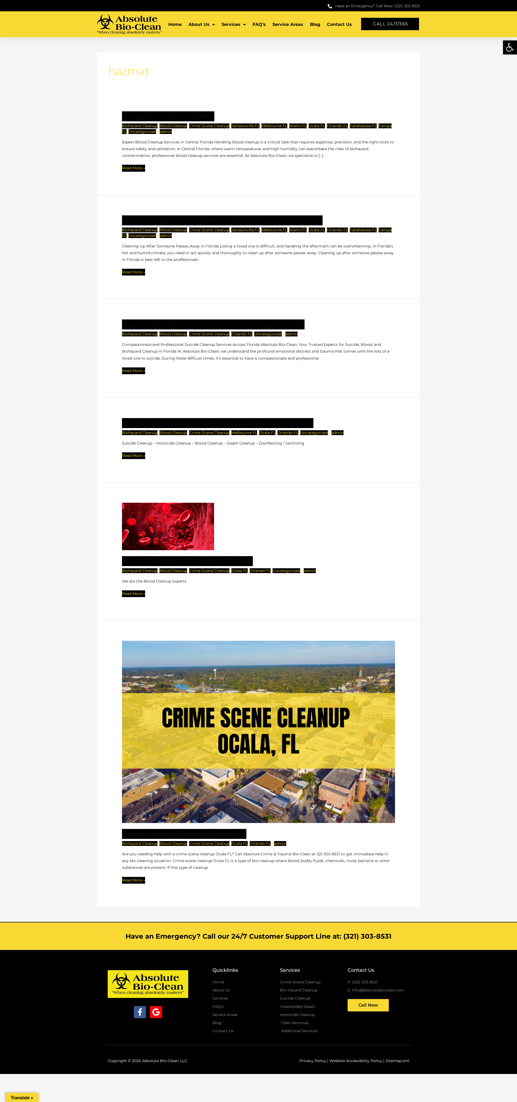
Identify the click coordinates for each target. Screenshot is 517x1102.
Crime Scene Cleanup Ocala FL (184, 834)
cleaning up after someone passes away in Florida (222, 220)
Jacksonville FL (245, 125)
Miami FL (298, 125)
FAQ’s (259, 24)
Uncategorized (142, 131)
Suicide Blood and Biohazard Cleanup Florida (213, 324)
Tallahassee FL (363, 125)
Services (231, 24)
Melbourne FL (274, 125)
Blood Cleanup (173, 125)
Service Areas (288, 24)
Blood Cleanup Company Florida (187, 561)
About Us (198, 24)
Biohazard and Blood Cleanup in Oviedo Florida (217, 423)
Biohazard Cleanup (140, 125)
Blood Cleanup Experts (168, 116)
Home (175, 24)
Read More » (133, 167)
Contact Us (339, 24)
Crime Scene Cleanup (209, 125)
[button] (510, 47)
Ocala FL (317, 125)
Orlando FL (337, 125)
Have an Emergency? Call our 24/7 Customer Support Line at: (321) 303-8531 (258, 936)
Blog (315, 24)
